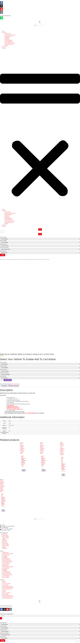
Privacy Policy (5, 594)
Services (4, 32)
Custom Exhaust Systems (10, 35)
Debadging (7, 37)
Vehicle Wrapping (8, 41)
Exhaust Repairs (8, 36)
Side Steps (4, 540)
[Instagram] (1, 5)
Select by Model (3, 240)
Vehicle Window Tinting (9, 42)
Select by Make (3, 237)
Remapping (7, 217)
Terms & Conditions (6, 583)
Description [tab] (4, 385)
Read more (63, 475)
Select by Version (3, 244)
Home (1, 259)
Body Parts (4, 534)
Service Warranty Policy (7, 588)
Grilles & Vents (5, 537)
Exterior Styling (5, 536)
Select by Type (3, 251)
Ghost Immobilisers (9, 40)
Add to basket (8, 380)
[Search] (1, 618)
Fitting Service (8, 33)
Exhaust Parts (5, 535)
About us (4, 46)
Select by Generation (4, 247)
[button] (40, 129)
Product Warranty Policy (7, 586)
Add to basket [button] (23, 470)
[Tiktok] (1, 12)
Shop (3, 31)
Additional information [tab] (13, 385)
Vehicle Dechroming (9, 44)
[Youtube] (1, 9)
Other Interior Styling (16, 259)
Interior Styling (8, 259)
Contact (4, 48)
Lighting (6, 45)
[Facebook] (1, 2)
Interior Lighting (5, 564)
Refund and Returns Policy (8, 587)
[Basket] (2, 232)
